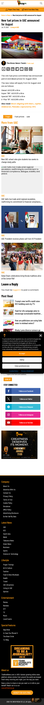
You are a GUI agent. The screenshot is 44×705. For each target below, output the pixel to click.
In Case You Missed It (10, 633)
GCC (4, 530)
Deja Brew (6, 629)
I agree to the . (16, 374)
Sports (5, 550)
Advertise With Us (9, 489)
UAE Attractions (8, 585)
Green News (7, 544)
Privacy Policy (8, 496)
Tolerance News (8, 540)
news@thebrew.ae (7, 688)
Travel (5, 581)
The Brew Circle (8, 636)
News (9, 15)
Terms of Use (7, 499)
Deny (22, 360)
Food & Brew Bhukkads (11, 574)
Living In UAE (14, 27)
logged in (17, 290)
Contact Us (7, 493)
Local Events (7, 619)
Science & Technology (10, 554)
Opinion (5, 591)
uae (28, 116)
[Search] (41, 3)
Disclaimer (6, 506)
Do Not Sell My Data (9, 516)
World (5, 537)
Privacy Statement (27, 371)
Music (5, 615)
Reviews (6, 605)
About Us (6, 486)
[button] (40, 335)
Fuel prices (19, 116)
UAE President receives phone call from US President (21, 238)
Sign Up (8, 379)
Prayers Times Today (13, 9)
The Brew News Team (16, 63)
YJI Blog (6, 639)
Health (5, 578)
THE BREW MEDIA (15, 702)
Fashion (6, 571)
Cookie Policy (13, 371)
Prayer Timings (8, 564)
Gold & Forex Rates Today (31, 9)
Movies (5, 602)
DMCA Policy (7, 509)
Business (6, 547)
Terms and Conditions (20, 374)
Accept (22, 353)
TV (4, 612)
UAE (3, 155)
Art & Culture (7, 568)
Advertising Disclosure (11, 513)
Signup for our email (22, 692)
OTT (4, 609)
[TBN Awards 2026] (22, 445)
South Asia (6, 534)
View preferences (22, 366)
